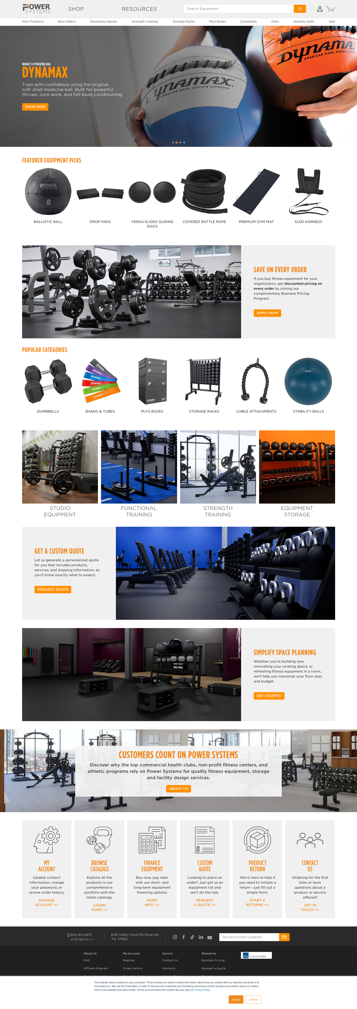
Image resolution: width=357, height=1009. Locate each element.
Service (167, 953)
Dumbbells (248, 21)
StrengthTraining (218, 511)
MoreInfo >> (152, 902)
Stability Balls (303, 21)
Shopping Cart (133, 976)
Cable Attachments (256, 411)
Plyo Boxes (217, 21)
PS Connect (131, 984)
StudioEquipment (60, 511)
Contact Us (170, 960)
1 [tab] (173, 142)
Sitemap (89, 992)
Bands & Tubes (100, 411)
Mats (275, 21)
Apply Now (267, 313)
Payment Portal (134, 992)
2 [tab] (176, 142)
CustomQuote (205, 866)
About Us (90, 953)
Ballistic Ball (48, 222)
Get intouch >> (310, 907)
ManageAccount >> (46, 902)
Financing (208, 976)
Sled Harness (308, 222)
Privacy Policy (172, 976)
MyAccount (46, 866)
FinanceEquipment (152, 866)
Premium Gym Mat (256, 222)
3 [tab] (180, 142)
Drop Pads (100, 222)
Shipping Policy (173, 992)
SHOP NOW (35, 107)
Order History (133, 968)
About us (178, 789)
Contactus (310, 866)
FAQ (86, 960)
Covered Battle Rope (204, 222)
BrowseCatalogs (99, 866)
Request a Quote (213, 968)
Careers (88, 984)
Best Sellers (67, 21)
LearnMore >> (99, 907)
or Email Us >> (82, 939)
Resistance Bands (103, 21)
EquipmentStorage (297, 511)
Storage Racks (184, 21)
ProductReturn (257, 866)
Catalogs (208, 984)
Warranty (168, 968)
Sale (332, 21)
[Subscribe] (284, 937)
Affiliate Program (95, 968)
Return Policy (171, 984)
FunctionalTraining (139, 511)
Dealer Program (94, 976)
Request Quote (52, 589)
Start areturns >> (257, 902)
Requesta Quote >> (205, 902)
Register (129, 960)
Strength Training (145, 21)
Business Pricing (213, 960)
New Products (33, 21)
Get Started (269, 696)
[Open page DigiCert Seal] (254, 955)
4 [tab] (184, 142)
